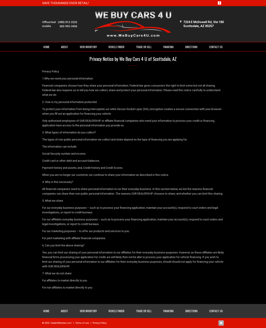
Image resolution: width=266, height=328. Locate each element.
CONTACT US (216, 47)
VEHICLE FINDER (116, 47)
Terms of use (82, 323)
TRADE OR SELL (144, 47)
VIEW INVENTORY (88, 47)
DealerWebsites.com (61, 323)
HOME (46, 47)
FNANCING (168, 47)
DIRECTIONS (191, 47)
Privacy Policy (100, 323)
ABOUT (64, 47)
